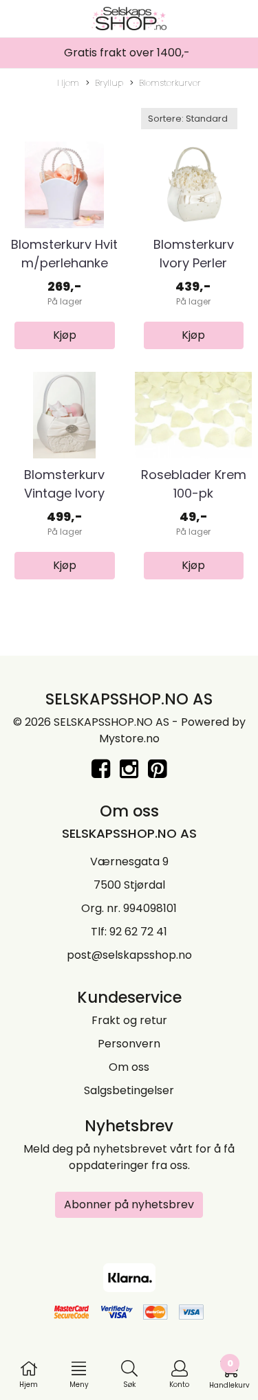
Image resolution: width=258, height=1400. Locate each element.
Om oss (129, 1067)
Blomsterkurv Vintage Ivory (64, 484)
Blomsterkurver (170, 83)
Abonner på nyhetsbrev (129, 1204)
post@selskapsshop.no (129, 955)
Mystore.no (129, 738)
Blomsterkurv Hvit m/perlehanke (64, 253)
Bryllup (109, 83)
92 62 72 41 (138, 932)
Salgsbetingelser (129, 1090)
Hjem (68, 83)
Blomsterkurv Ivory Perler (193, 253)
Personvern (129, 1044)
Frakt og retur (129, 1020)
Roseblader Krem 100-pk (193, 484)
